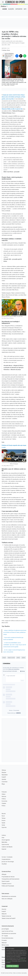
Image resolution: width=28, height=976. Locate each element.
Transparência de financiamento (10, 879)
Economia (4, 801)
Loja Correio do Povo (7, 931)
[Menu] (3, 2)
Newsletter (5, 775)
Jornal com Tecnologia (8, 861)
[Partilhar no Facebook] (17, 56)
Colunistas (4, 781)
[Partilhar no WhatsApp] (24, 56)
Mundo (4, 813)
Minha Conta (5, 945)
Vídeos (3, 794)
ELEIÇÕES (11, 9)
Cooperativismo (6, 859)
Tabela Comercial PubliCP (8, 918)
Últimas (4, 770)
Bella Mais (4, 842)
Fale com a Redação (7, 898)
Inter (3, 837)
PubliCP (4, 777)
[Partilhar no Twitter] (20, 56)
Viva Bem (4, 864)
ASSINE (4, 9)
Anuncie (4, 909)
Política (4, 799)
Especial (4, 849)
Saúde (3, 823)
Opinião (4, 779)
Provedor (4, 940)
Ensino (3, 820)
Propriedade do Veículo (8, 876)
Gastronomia (5, 844)
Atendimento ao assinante (9, 896)
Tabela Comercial (6, 916)
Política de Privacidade (8, 886)
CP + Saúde (5, 936)
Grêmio (4, 835)
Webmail (4, 942)
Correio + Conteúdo (7, 857)
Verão (3, 825)
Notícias (4, 796)
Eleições (4, 772)
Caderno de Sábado (7, 847)
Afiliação (4, 874)
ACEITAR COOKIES (12, 966)
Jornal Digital (5, 929)
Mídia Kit (4, 914)
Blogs (3, 784)
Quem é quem (5, 881)
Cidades (4, 803)
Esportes (4, 827)
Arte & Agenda (6, 840)
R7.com (4, 967)
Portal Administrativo (7, 938)
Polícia (3, 6)
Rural (3, 816)
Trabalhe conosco (6, 883)
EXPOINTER (18, 9)
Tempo (3, 818)
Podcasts (4, 792)
